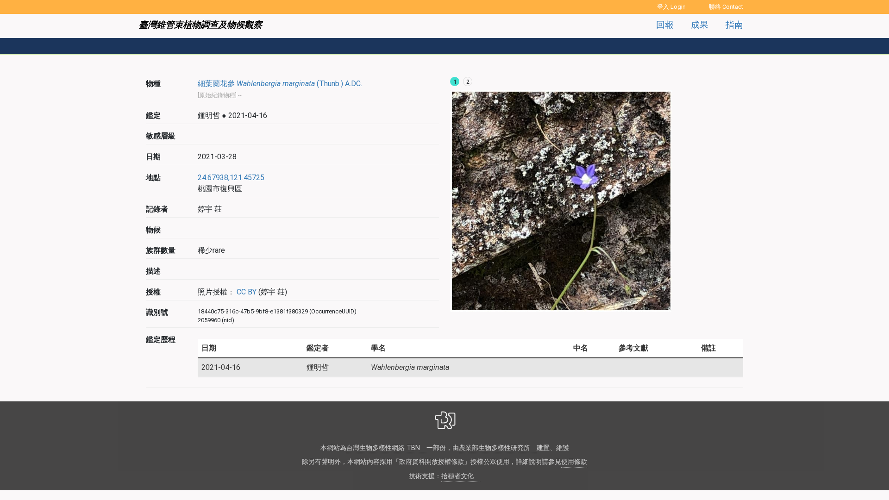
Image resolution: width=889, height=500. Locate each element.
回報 (665, 24)
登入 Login (671, 6)
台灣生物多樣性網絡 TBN (383, 448)
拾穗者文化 (457, 476)
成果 (699, 24)
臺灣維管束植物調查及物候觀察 (200, 24)
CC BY (246, 292)
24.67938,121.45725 (231, 177)
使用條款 (574, 462)
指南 (734, 24)
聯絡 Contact (726, 6)
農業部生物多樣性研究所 (494, 448)
